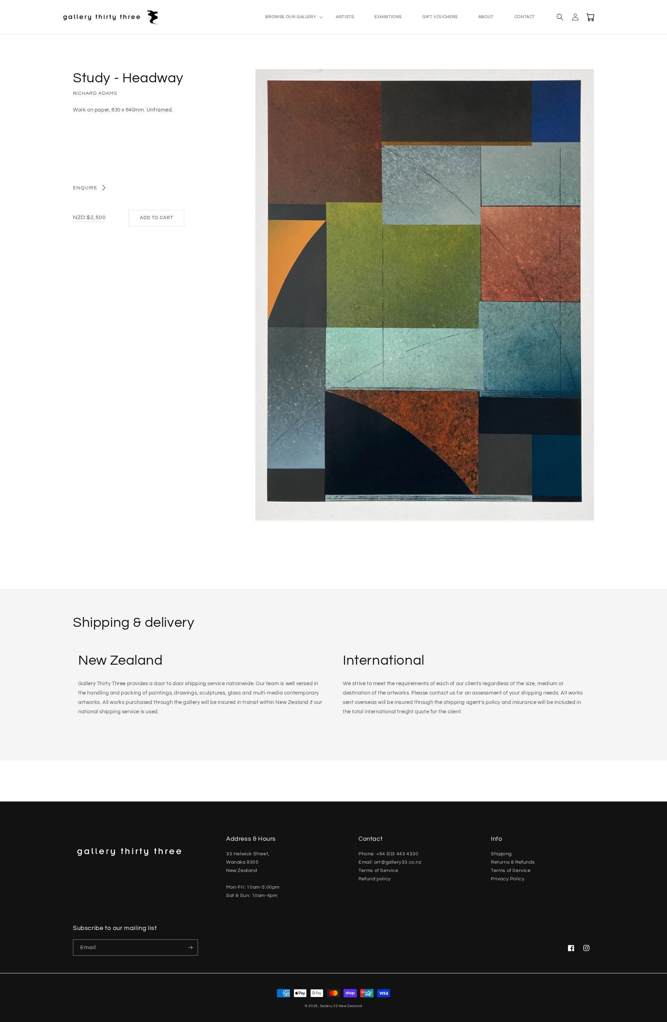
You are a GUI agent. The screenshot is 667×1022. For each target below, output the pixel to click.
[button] (290, 17)
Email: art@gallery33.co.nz (390, 862)
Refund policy (375, 878)
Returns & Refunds (513, 862)
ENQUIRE (85, 187)
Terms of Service (378, 870)
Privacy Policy (507, 878)
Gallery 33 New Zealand (341, 1006)
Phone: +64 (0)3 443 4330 (388, 853)
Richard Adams (95, 93)
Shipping (501, 853)
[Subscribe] (190, 947)
